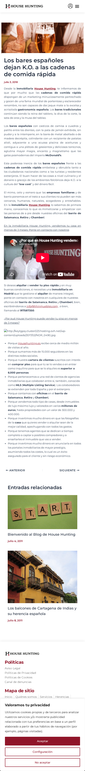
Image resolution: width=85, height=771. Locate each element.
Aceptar (42, 741)
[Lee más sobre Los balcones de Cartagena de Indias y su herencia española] (42, 576)
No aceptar (42, 762)
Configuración (43, 752)
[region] (42, 735)
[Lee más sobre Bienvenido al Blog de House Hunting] (42, 511)
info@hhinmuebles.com (42, 306)
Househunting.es (29, 343)
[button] (77, 6)
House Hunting (45, 88)
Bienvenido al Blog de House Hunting (41, 534)
